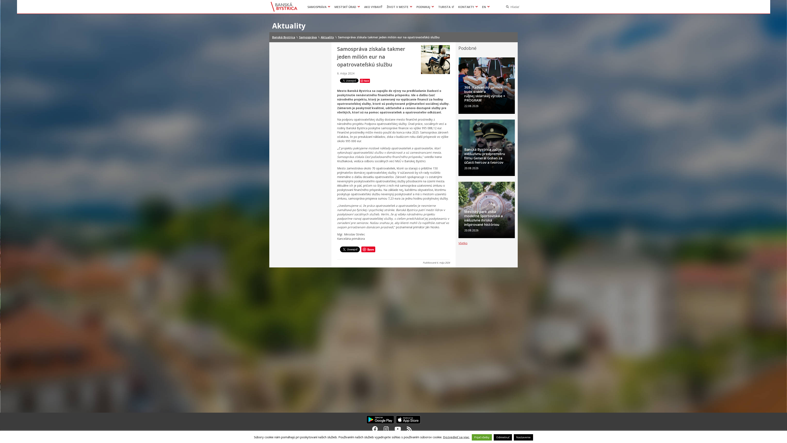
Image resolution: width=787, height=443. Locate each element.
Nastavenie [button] (523, 437)
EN (484, 7)
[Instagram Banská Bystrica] (386, 429)
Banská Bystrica (284, 6)
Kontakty (466, 7)
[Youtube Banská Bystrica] (398, 429)
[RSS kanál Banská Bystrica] (409, 429)
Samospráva (316, 7)
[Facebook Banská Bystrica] (375, 429)
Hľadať (514, 7)
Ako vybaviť (373, 7)
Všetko (462, 243)
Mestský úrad (345, 7)
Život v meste (397, 7)
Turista (444, 7)
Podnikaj (423, 7)
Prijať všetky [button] (481, 437)
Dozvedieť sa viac (456, 437)
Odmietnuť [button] (503, 437)
